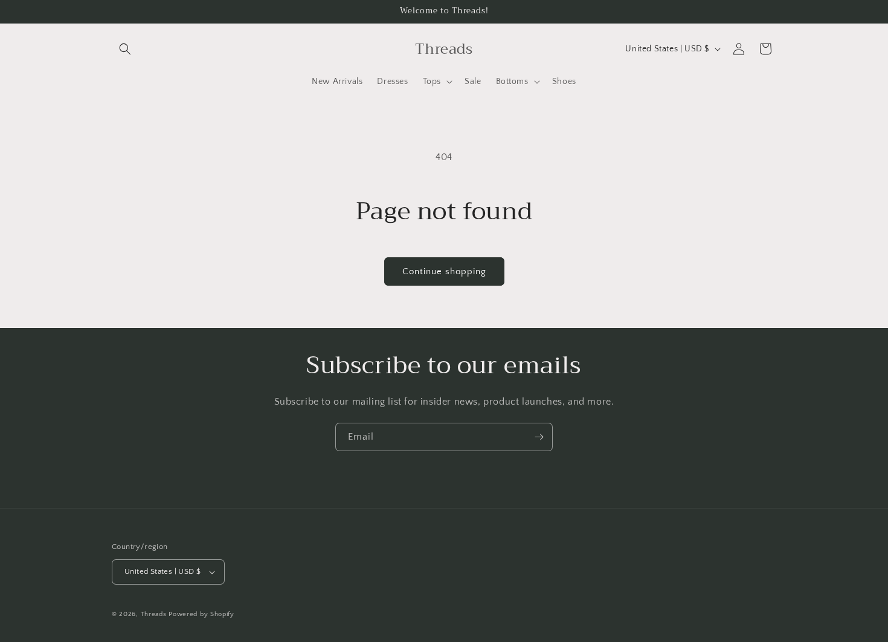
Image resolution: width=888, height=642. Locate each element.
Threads (154, 614)
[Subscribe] (539, 437)
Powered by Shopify (201, 614)
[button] (125, 49)
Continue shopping (444, 271)
